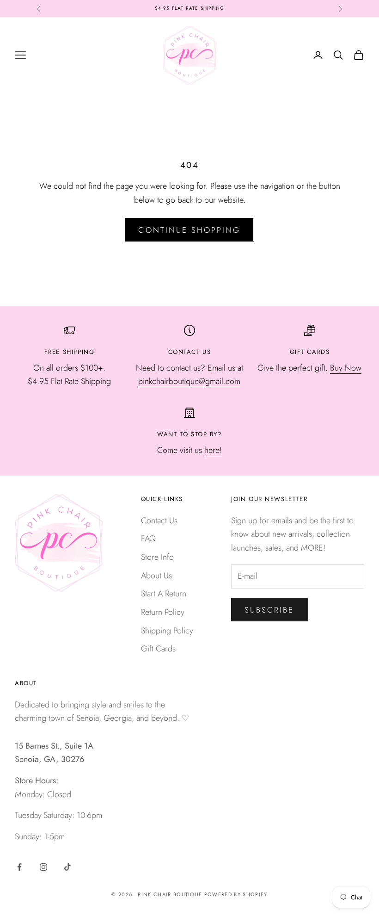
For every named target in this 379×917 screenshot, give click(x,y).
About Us (156, 576)
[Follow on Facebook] (19, 867)
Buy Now (345, 368)
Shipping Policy (167, 631)
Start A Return (163, 594)
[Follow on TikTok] (67, 867)
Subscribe (269, 609)
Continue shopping (189, 229)
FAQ (148, 539)
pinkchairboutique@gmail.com (189, 381)
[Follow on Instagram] (43, 867)
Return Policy (162, 612)
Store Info (157, 557)
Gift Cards (158, 649)
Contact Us (159, 520)
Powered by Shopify (236, 894)
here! (213, 450)
